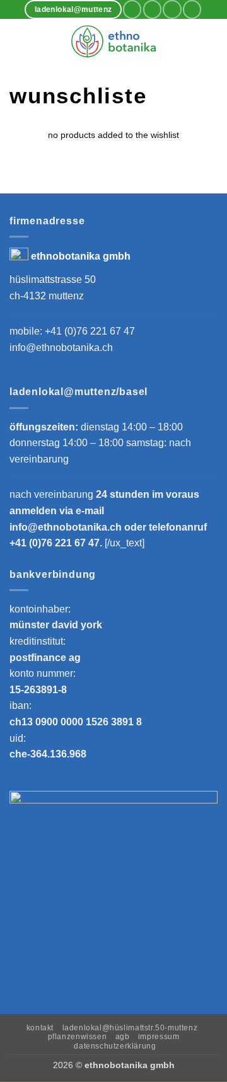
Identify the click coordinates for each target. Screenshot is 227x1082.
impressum (159, 1036)
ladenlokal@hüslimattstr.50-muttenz (130, 1027)
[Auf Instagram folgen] (152, 9)
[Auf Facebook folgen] (132, 9)
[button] (17, 41)
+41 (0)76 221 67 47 (90, 331)
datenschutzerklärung (115, 1046)
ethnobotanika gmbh (81, 256)
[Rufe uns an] (192, 9)
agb (122, 1036)
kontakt (40, 1027)
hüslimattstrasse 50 (52, 279)
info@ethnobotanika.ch (61, 347)
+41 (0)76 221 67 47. (57, 543)
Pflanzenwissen (77, 1036)
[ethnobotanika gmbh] (113, 41)
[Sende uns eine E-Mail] (172, 9)
